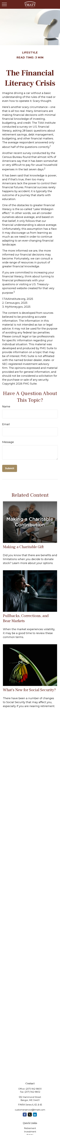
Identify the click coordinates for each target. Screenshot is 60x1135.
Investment (30, 1131)
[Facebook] (25, 1115)
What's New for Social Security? (29, 689)
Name (6, 406)
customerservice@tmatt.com (30, 1109)
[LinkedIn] (35, 1115)
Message (8, 442)
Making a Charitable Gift (23, 546)
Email (6, 424)
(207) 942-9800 (34, 1089)
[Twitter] (30, 1115)
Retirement (30, 1128)
